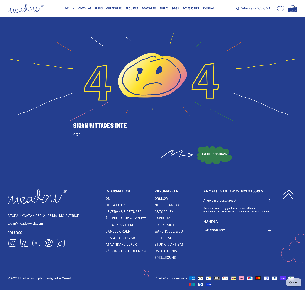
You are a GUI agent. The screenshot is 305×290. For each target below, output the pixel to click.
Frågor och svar (120, 238)
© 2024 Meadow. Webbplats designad (40, 278)
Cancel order (118, 231)
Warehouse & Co (168, 231)
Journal (208, 8)
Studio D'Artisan (169, 244)
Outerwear (114, 8)
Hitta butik (115, 205)
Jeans (99, 8)
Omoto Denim (166, 251)
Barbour (162, 218)
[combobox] (257, 8)
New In (69, 8)
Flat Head (163, 238)
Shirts (164, 8)
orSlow (161, 199)
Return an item (119, 225)
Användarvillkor (121, 244)
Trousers (132, 8)
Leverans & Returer (124, 212)
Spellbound (165, 257)
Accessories (191, 8)
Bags (175, 8)
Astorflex (164, 212)
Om (108, 199)
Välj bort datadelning (126, 251)
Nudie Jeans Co (167, 205)
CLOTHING (84, 8)
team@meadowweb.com (25, 223)
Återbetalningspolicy (126, 218)
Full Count (164, 225)
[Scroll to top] (288, 194)
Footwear (149, 8)
